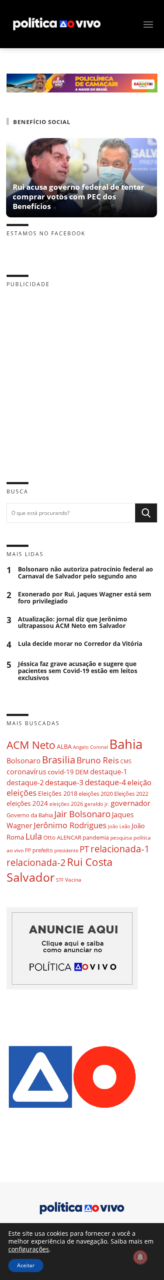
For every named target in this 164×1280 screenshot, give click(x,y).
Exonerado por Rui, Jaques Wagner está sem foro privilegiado (84, 598)
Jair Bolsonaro (82, 814)
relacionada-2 (36, 862)
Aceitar (26, 1265)
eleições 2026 (66, 804)
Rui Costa (89, 862)
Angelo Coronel (90, 747)
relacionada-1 (120, 848)
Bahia (126, 744)
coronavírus (26, 771)
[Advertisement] (82, 378)
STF (60, 879)
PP (28, 850)
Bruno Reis (98, 760)
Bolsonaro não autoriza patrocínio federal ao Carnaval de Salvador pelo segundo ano (85, 573)
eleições (22, 792)
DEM (82, 772)
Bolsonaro (24, 761)
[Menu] (148, 25)
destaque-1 (108, 772)
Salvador (31, 877)
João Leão (119, 826)
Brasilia (58, 759)
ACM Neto (31, 745)
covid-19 (61, 771)
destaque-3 (64, 782)
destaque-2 (25, 782)
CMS (126, 761)
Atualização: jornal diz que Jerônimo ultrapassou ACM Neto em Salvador (72, 623)
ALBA (64, 746)
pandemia (96, 837)
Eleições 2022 (131, 794)
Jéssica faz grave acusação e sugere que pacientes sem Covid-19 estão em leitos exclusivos (77, 670)
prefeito (42, 850)
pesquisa (121, 837)
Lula (33, 836)
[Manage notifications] (140, 1257)
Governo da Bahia (30, 815)
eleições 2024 (27, 803)
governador (130, 803)
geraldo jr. (96, 803)
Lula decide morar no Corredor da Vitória (80, 644)
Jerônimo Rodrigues (70, 825)
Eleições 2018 (57, 793)
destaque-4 (105, 782)
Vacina (73, 879)
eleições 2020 (96, 794)
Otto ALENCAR (62, 837)
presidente (66, 850)
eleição (139, 782)
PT (84, 849)
